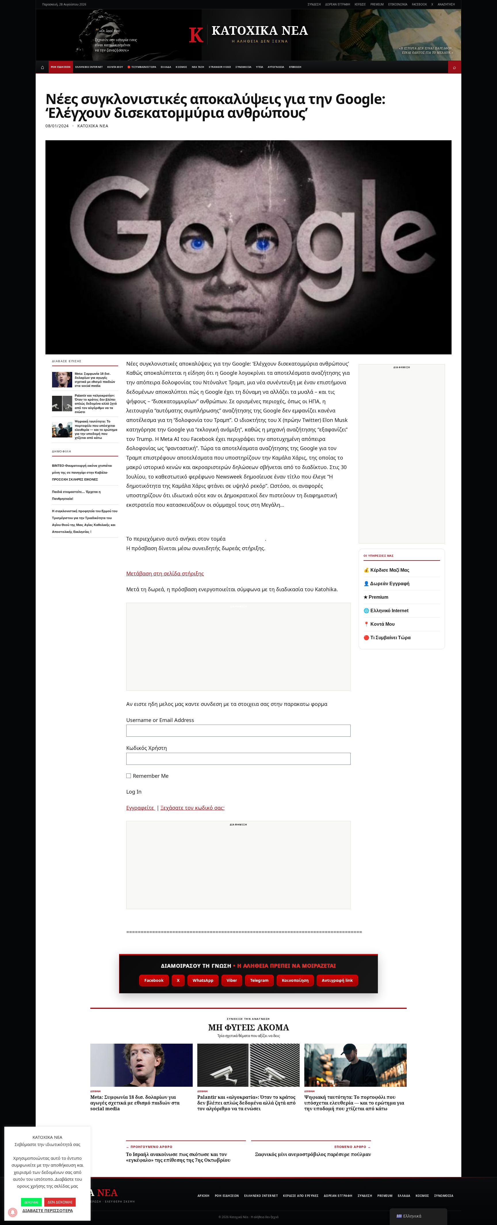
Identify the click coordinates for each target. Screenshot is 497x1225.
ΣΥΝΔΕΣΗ (314, 4)
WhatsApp (203, 980)
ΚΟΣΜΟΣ (181, 66)
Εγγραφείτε (140, 807)
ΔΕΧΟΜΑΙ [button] (31, 1202)
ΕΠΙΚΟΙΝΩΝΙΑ (397, 4)
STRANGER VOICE (220, 66)
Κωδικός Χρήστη (146, 747)
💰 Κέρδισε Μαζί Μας (386, 570)
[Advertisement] (238, 650)
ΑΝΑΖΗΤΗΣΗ (446, 4)
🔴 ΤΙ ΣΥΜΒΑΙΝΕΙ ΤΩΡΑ (141, 66)
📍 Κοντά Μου (379, 624)
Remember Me (151, 775)
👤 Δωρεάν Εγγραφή (387, 583)
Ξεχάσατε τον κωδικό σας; (192, 807)
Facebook (154, 980)
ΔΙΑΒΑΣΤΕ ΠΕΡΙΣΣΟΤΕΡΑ (47, 1210)
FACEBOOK (419, 4)
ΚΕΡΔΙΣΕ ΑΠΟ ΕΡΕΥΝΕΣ (301, 1196)
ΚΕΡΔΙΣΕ (360, 4)
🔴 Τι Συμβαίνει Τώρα (387, 637)
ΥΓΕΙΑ (259, 66)
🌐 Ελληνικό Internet (386, 610)
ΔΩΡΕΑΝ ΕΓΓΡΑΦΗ (337, 4)
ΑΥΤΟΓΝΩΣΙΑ (276, 66)
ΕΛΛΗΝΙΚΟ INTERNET (89, 66)
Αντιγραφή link (337, 980)
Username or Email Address (160, 720)
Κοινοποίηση (295, 980)
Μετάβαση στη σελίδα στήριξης (165, 573)
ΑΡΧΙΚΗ (204, 1196)
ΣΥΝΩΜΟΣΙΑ (243, 66)
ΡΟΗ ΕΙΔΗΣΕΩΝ (61, 66)
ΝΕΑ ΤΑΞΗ (198, 66)
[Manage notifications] (12, 1212)
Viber (232, 980)
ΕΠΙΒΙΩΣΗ (295, 66)
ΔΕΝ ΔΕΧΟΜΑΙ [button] (60, 1202)
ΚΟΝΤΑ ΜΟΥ (115, 66)
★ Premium (376, 597)
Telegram (259, 980)
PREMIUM (377, 4)
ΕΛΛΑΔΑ (166, 66)
